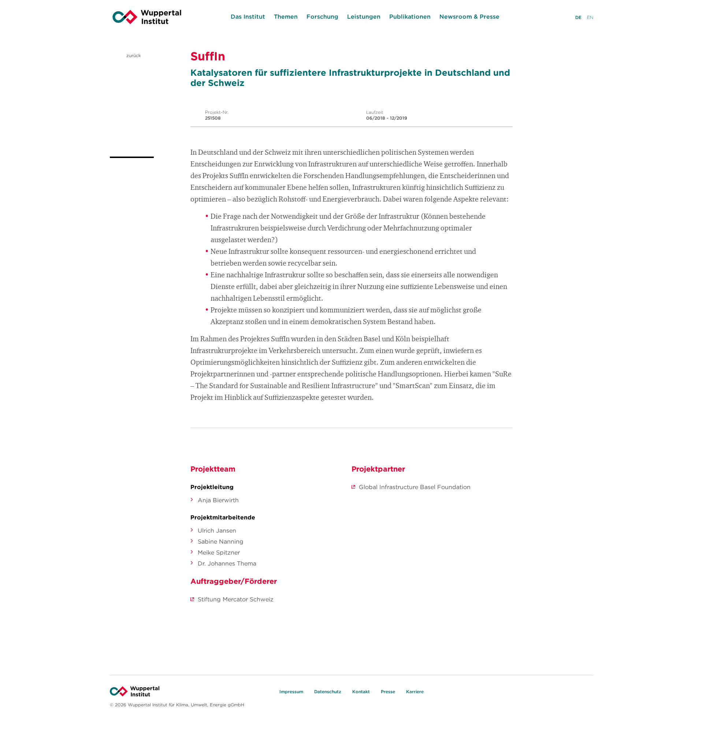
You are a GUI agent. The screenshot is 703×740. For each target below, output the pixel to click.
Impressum (291, 691)
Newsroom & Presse (469, 16)
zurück (133, 55)
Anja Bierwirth (218, 500)
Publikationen (410, 16)
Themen (286, 16)
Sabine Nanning (220, 541)
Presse (388, 691)
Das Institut (248, 16)
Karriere (415, 691)
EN (590, 17)
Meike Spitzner (219, 552)
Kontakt (361, 691)
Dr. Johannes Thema (227, 563)
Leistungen (363, 16)
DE (578, 17)
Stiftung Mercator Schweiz (236, 599)
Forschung (322, 16)
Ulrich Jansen (217, 530)
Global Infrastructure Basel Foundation (414, 487)
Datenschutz (327, 691)
